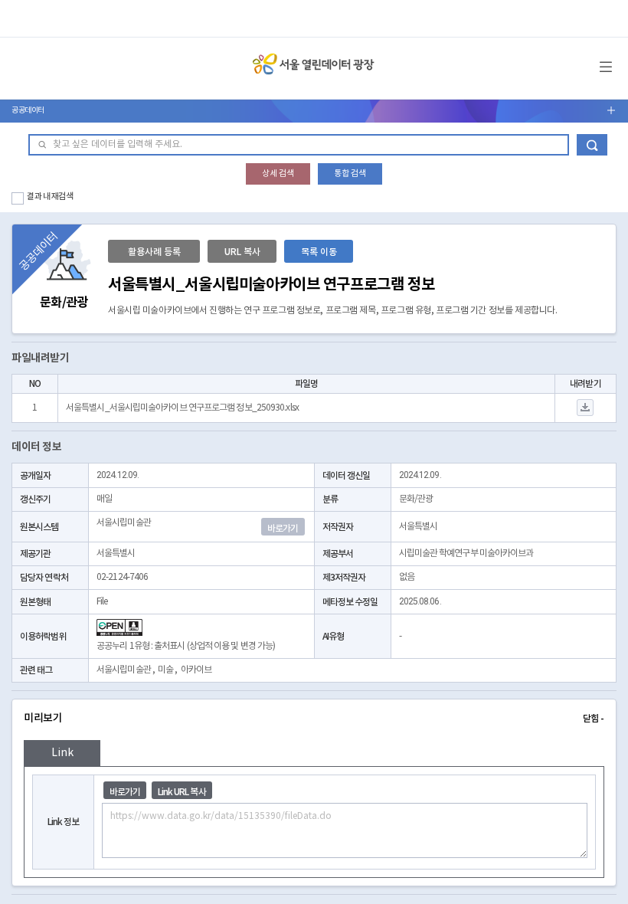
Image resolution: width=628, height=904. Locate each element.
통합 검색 (350, 174)
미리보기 (314, 718)
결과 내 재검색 (50, 196)
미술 (165, 670)
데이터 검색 (592, 145)
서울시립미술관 (123, 670)
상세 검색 (278, 174)
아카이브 (196, 670)
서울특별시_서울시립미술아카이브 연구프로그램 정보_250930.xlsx (182, 408)
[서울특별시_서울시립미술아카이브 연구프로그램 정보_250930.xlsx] (585, 408)
